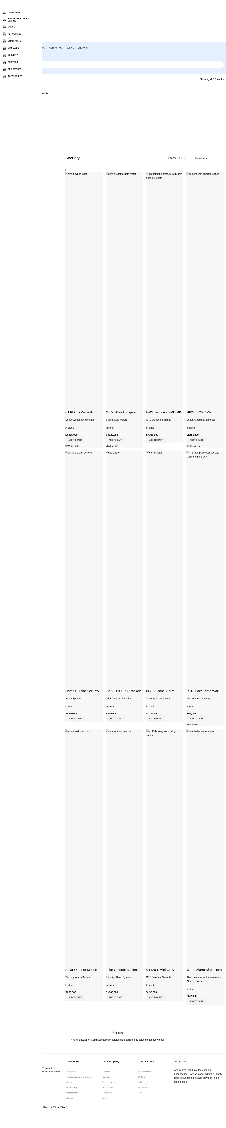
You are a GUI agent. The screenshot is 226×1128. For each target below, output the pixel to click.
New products (108, 1082)
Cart (140, 1092)
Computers (71, 1071)
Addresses (143, 1082)
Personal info (144, 1071)
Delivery (106, 1071)
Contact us (107, 1092)
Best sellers (107, 1087)
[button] (196, 1001)
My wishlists (144, 1087)
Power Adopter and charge (79, 1077)
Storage (69, 1098)
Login (104, 1098)
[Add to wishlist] (198, 964)
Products (106, 1077)
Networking (71, 1087)
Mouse (69, 1082)
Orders (141, 1077)
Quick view (190, 964)
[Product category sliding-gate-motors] (117, 113)
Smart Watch (72, 1092)
